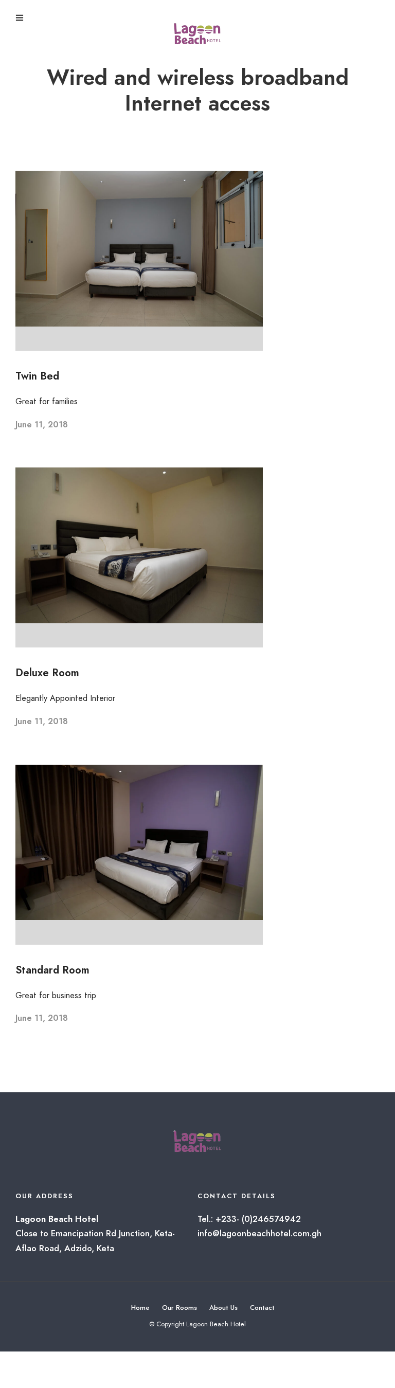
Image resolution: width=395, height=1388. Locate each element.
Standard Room (52, 970)
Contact (262, 1307)
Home (140, 1307)
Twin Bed (37, 376)
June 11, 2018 (41, 424)
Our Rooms (179, 1307)
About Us (223, 1307)
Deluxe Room (47, 672)
